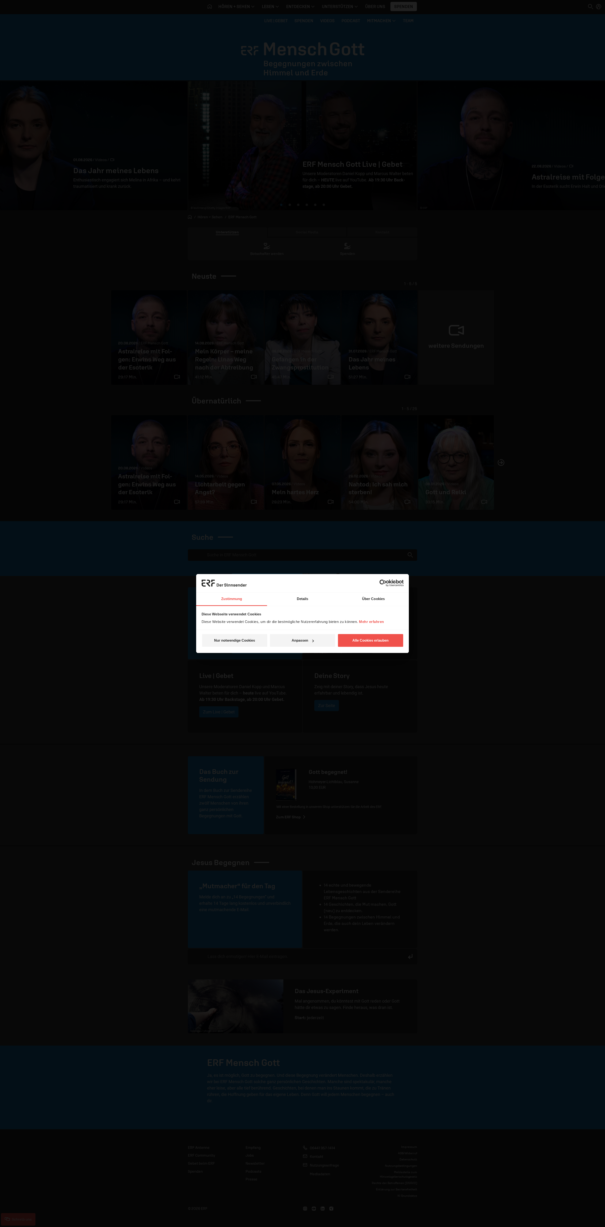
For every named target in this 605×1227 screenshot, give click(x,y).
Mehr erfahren (371, 622)
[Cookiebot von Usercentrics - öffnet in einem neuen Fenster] (383, 583)
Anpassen (300, 640)
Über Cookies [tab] (373, 599)
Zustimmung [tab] (231, 599)
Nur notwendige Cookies (234, 640)
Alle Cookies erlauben (370, 640)
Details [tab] (302, 599)
